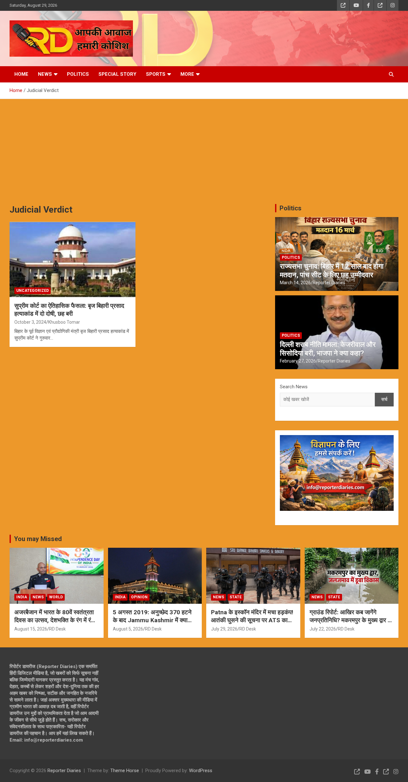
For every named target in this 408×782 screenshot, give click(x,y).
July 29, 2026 (224, 628)
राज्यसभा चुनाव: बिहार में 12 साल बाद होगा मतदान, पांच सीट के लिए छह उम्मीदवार (331, 270)
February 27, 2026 (298, 360)
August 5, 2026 (128, 628)
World (56, 597)
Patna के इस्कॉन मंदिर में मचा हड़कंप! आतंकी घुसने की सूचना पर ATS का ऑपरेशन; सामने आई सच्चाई (252, 620)
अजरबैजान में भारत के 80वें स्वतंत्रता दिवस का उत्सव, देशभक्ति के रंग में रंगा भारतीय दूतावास (54, 620)
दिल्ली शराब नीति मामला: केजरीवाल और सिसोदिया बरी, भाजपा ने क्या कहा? (328, 349)
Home (21, 74)
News (45, 74)
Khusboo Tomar (64, 322)
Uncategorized (32, 290)
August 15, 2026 (30, 628)
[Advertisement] (204, 146)
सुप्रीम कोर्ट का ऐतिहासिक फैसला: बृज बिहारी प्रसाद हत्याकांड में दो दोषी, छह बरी (69, 309)
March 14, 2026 (295, 282)
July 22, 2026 (323, 628)
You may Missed (38, 539)
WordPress (200, 770)
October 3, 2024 (30, 322)
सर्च (384, 399)
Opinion (139, 597)
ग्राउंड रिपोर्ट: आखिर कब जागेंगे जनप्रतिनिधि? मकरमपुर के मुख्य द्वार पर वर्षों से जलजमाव (351, 620)
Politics (78, 74)
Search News (294, 387)
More (187, 74)
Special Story (117, 74)
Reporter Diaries (329, 282)
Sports (155, 74)
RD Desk (57, 628)
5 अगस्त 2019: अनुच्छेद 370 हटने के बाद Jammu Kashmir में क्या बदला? (152, 620)
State (235, 597)
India (21, 597)
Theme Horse (124, 770)
